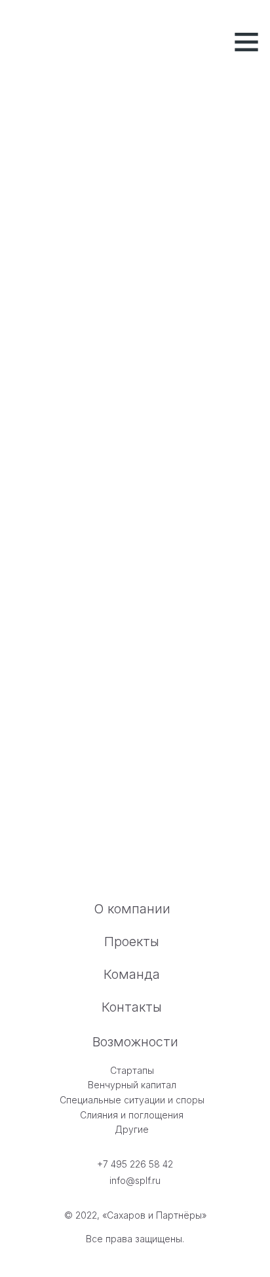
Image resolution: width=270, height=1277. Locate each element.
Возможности (135, 1042)
